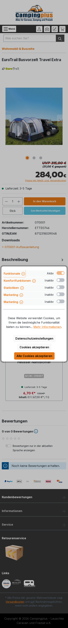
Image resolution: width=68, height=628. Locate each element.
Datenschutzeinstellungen (34, 338)
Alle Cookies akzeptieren (34, 356)
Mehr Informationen (47, 327)
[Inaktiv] (61, 280)
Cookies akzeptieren (34, 347)
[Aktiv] (61, 273)
